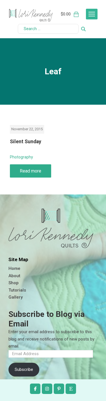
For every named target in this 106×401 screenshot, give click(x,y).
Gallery (15, 297)
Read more (30, 171)
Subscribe (24, 369)
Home (14, 268)
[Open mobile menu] (91, 14)
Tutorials (17, 290)
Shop (13, 282)
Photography (21, 157)
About (14, 275)
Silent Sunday (25, 141)
